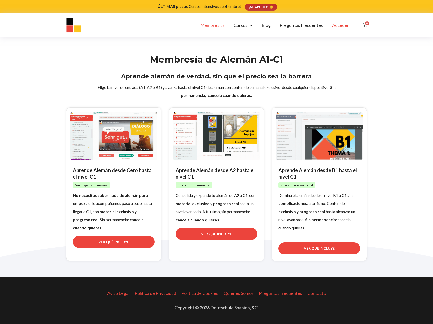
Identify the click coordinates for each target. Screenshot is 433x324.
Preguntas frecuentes (301, 25)
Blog (266, 25)
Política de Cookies (199, 293)
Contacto (316, 293)
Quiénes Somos (239, 293)
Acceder (340, 25)
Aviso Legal (118, 293)
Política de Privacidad (155, 293)
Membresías (212, 25)
